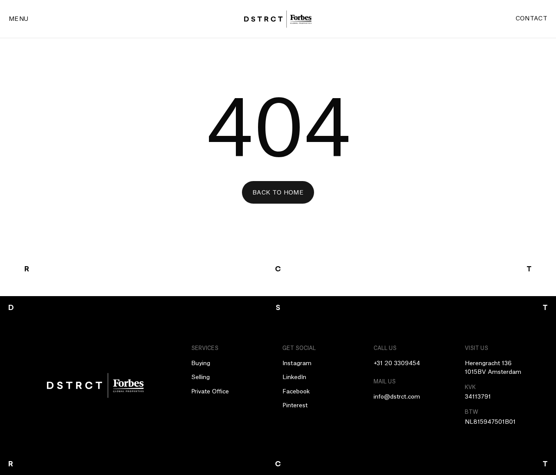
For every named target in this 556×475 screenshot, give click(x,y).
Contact (531, 19)
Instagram (296, 363)
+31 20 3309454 (397, 363)
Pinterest (295, 405)
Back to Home (278, 193)
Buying (200, 363)
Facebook (296, 392)
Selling (200, 377)
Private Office (210, 392)
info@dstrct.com (397, 397)
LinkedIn (294, 377)
